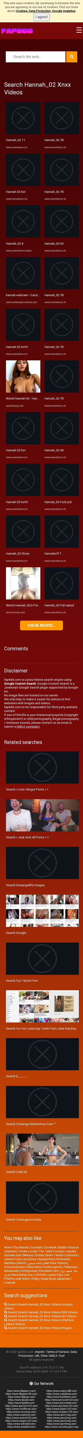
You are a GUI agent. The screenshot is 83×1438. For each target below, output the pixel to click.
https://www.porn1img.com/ (62, 1414)
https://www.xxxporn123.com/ (21, 1420)
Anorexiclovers (14, 1267)
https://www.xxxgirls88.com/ (61, 1390)
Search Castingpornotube (23, 1219)
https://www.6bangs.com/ (21, 1396)
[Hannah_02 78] (61, 133)
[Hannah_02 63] (61, 236)
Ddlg (35, 1279)
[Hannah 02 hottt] (23, 340)
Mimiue (28, 1255)
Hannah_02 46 (54, 450)
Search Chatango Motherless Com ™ (31, 1124)
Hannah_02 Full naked (59, 605)
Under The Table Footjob (47, 1251)
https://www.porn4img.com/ (62, 1423)
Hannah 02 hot (16, 192)
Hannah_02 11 (15, 140)
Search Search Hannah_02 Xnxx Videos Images (39, 1328)
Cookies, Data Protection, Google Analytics (45, 11)
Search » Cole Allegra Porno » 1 (27, 789)
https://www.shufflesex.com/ (21, 1408)
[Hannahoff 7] (61, 547)
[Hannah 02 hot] (23, 185)
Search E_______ (16, 1076)
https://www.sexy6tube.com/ (61, 1393)
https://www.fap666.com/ (21, 1402)
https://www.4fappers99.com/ (21, 1393)
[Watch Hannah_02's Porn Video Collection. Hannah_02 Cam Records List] (23, 598)
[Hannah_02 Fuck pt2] (61, 495)
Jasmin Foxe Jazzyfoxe (20, 1259)
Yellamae (70, 1267)
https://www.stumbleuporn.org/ (62, 1426)
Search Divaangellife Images (25, 885)
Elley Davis (34, 1267)
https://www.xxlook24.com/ (21, 1426)
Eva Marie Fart (48, 1271)
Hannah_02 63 (54, 244)
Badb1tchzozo (69, 1247)
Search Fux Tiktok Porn (22, 981)
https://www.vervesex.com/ (21, 1411)
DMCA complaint (28, 727)
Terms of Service (57, 1352)
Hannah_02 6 (15, 244)
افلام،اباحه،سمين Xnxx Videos (47, 1263)
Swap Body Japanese (55, 1279)
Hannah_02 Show (17, 554)
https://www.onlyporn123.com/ (61, 1411)
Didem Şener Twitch (49, 1255)
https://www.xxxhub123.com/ (21, 1417)
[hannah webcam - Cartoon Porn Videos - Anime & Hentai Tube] (23, 288)
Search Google (16, 933)
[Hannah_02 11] (23, 133)
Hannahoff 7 (52, 554)
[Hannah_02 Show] (23, 547)
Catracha (71, 1255)
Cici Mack (49, 1247)
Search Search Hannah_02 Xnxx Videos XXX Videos (42, 1312)
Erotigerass (29, 1271)
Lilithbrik (40, 1275)
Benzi (21, 1263)
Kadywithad (46, 1259)
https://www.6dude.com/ (21, 1399)
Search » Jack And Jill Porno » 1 (27, 837)
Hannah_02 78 (54, 140)
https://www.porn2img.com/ (62, 1417)
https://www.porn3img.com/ (62, 1420)
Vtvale (23, 1251)
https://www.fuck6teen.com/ (62, 1396)
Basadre (11, 1251)
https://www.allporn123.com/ (61, 1408)
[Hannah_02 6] (23, 236)
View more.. (41, 625)
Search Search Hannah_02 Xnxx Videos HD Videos (41, 1316)
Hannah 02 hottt (17, 347)
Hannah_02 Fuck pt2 (58, 502)
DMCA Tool (57, 1356)
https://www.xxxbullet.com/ (21, 1414)
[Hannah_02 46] (61, 443)
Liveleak (9, 1283)
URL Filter (41, 1356)
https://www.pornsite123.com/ (21, 1405)
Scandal (35, 1247)
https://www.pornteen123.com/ (61, 1405)
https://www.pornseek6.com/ (61, 1402)
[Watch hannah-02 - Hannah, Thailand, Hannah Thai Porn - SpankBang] (23, 391)
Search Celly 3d (16, 1172)
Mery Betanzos (22, 1275)
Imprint (39, 1352)
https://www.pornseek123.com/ (62, 1399)
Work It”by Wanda (16, 1247)
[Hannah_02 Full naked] (61, 598)
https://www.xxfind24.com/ (21, 1423)
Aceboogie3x (52, 1267)
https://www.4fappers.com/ (21, 1390)
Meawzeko (11, 1271)
